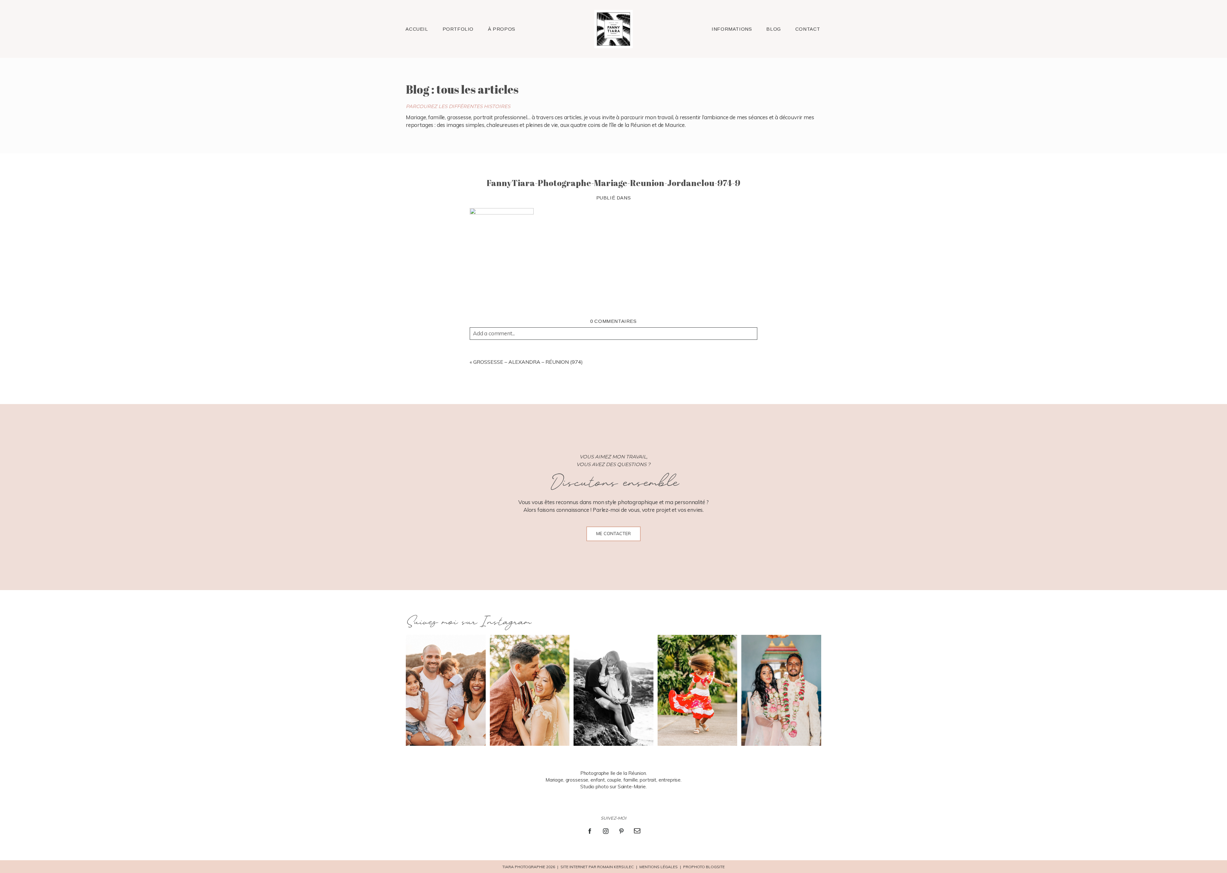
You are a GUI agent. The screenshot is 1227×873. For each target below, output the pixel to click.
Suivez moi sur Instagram (468, 622)
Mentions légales (658, 866)
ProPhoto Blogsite (704, 866)
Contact (807, 29)
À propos (501, 29)
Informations (732, 29)
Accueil (416, 29)
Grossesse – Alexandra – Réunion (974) (528, 362)
